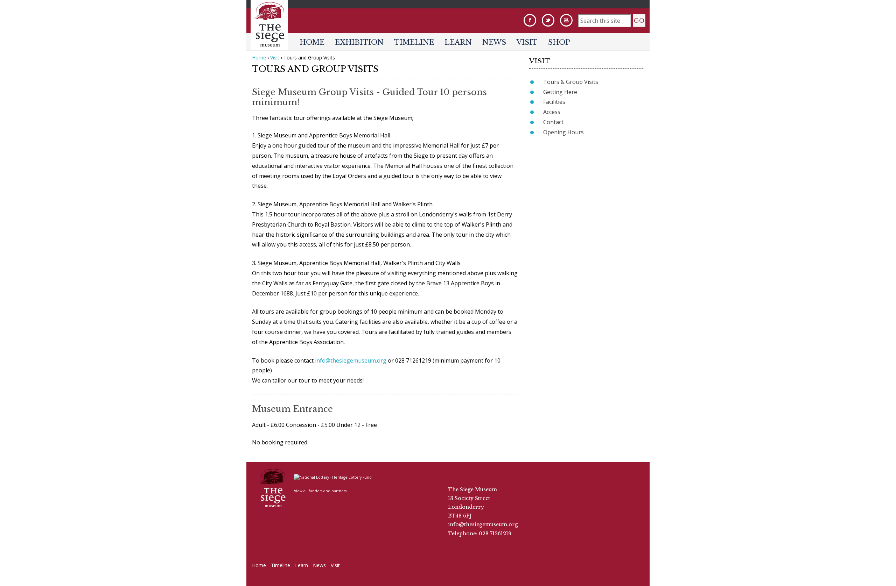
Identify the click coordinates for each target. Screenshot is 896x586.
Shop (559, 42)
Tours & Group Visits (570, 82)
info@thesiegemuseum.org (350, 360)
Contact (553, 122)
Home (312, 42)
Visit (527, 42)
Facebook (530, 20)
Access (551, 112)
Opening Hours (563, 132)
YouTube (566, 20)
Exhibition (359, 42)
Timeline (414, 42)
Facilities (554, 102)
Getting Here (560, 92)
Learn (458, 42)
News (494, 42)
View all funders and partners (320, 490)
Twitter (548, 20)
